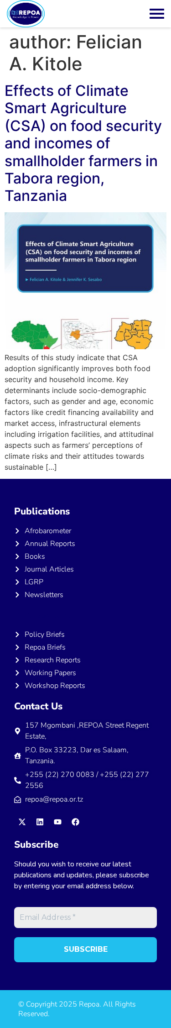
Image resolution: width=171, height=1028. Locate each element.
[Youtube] (57, 821)
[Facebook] (75, 821)
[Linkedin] (39, 821)
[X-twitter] (22, 821)
